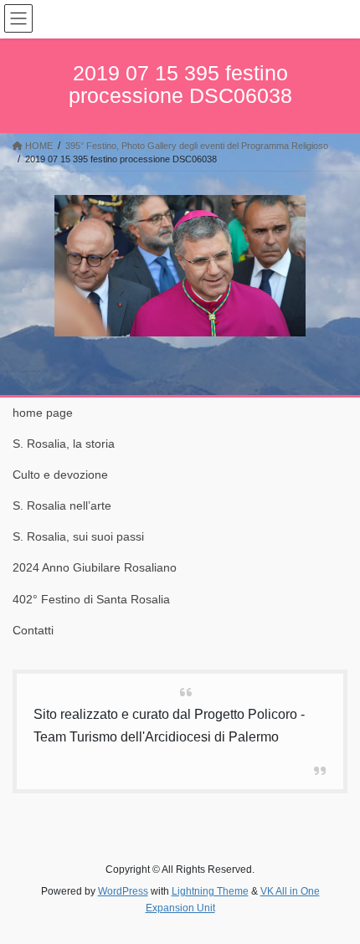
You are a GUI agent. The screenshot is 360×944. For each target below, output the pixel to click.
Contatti (33, 630)
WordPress (123, 891)
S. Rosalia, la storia (64, 443)
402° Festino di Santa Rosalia (91, 599)
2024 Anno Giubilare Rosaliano (95, 567)
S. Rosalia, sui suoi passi (78, 536)
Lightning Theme (210, 891)
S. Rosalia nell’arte (62, 505)
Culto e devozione (60, 474)
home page (43, 412)
